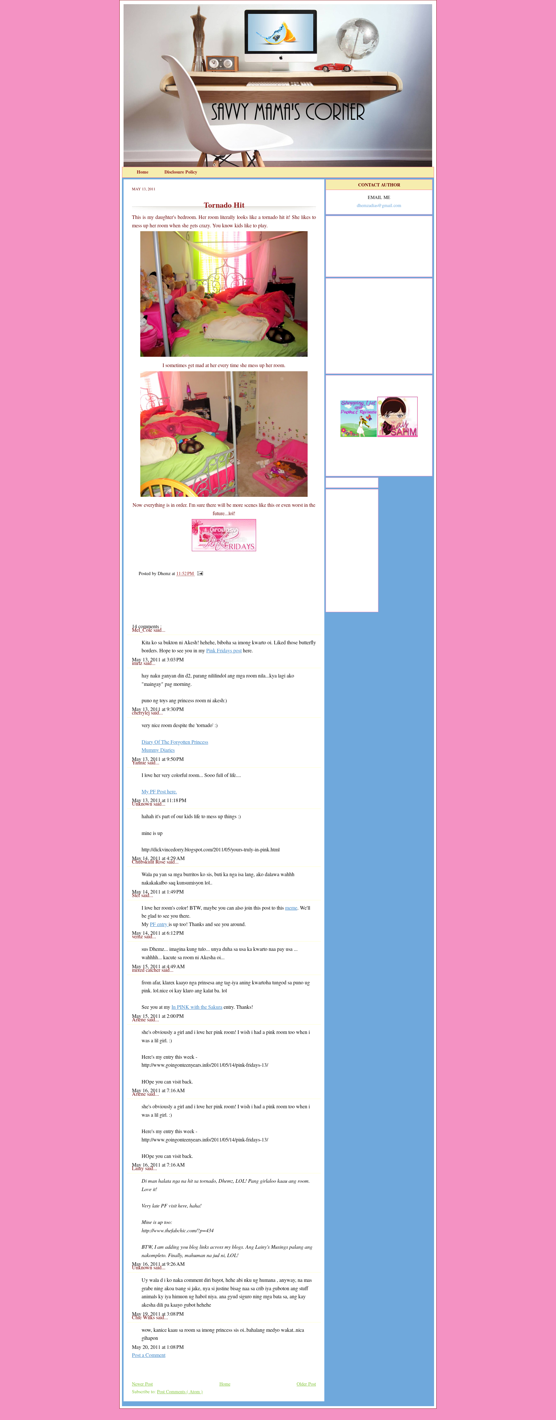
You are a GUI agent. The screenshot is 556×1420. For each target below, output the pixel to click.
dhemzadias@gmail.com (379, 205)
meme (291, 907)
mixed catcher (147, 969)
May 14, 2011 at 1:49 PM (158, 891)
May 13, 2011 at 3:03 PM (158, 659)
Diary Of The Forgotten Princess (175, 741)
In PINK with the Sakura (196, 1006)
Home (143, 171)
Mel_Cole (142, 629)
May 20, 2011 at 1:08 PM (158, 1346)
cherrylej (141, 712)
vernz (138, 936)
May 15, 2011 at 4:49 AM (158, 966)
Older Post (306, 1384)
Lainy (138, 1168)
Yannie (139, 762)
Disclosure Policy (180, 171)
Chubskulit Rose (149, 861)
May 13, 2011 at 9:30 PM (158, 708)
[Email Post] (199, 573)
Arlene (139, 1019)
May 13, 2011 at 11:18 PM (159, 800)
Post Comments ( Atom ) (180, 1391)
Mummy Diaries (158, 749)
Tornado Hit (224, 204)
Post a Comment (148, 1354)
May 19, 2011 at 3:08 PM (158, 1313)
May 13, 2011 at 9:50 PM (158, 758)
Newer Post (142, 1384)
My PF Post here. (159, 791)
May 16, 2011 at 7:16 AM (158, 1090)
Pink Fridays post (224, 650)
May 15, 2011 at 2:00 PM (158, 1015)
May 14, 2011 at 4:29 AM (158, 858)
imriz (138, 662)
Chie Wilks (144, 1317)
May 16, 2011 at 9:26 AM (158, 1263)
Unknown (142, 803)
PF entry (159, 924)
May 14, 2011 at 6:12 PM (158, 932)
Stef (136, 895)
